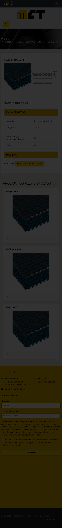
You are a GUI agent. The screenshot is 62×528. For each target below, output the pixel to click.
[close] (50, 244)
